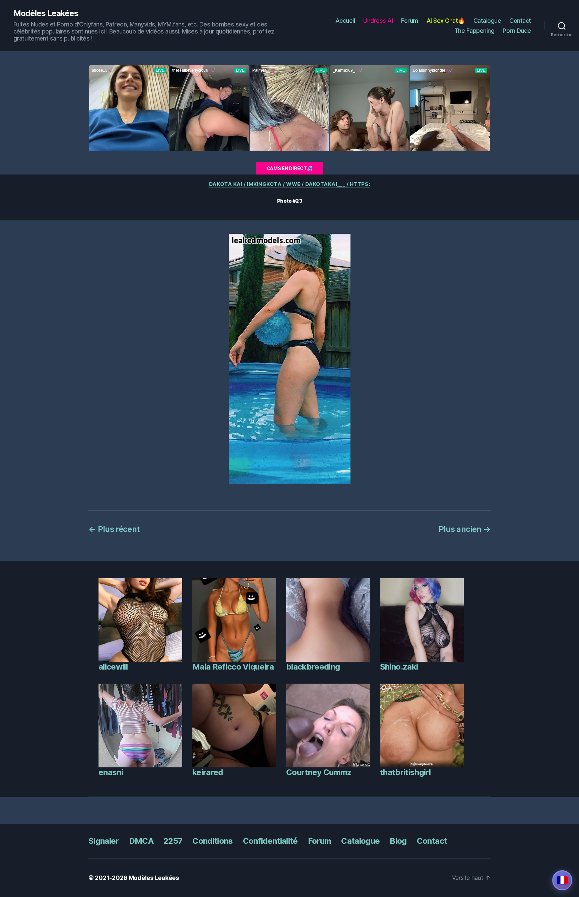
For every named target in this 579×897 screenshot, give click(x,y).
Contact (520, 20)
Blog (398, 841)
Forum (409, 20)
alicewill (113, 667)
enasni (111, 772)
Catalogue (487, 20)
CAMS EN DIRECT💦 (290, 168)
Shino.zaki (399, 667)
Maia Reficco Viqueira (233, 667)
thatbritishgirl (405, 772)
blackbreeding (313, 667)
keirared (207, 772)
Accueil (345, 20)
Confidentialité (270, 841)
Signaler (103, 841)
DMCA (141, 841)
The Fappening (474, 30)
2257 (173, 841)
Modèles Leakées (45, 13)
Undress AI (378, 20)
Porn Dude (517, 30)
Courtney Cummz (319, 772)
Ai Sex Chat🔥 (446, 20)
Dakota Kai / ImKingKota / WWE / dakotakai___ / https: (289, 184)
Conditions (212, 841)
